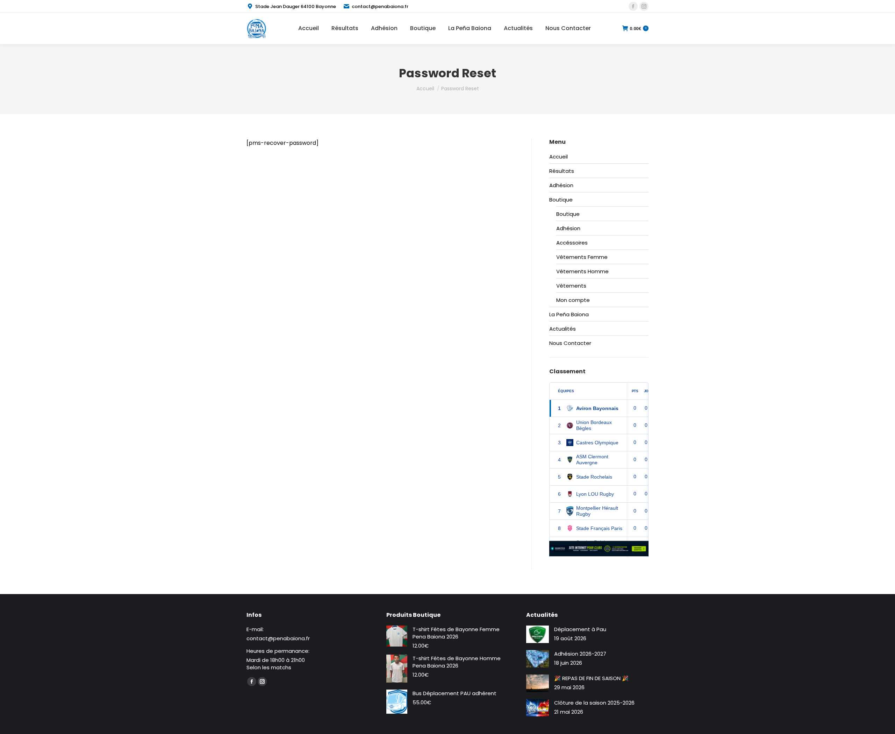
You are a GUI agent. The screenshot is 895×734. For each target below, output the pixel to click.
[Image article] (537, 634)
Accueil (558, 156)
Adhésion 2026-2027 (580, 653)
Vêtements (571, 285)
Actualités (562, 328)
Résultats (561, 171)
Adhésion (561, 185)
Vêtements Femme (582, 257)
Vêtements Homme (582, 271)
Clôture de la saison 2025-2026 (594, 702)
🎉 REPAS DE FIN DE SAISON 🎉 (591, 678)
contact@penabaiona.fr (380, 6)
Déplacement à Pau (580, 629)
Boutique (561, 199)
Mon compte (573, 300)
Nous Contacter (570, 343)
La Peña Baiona (569, 314)
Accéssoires (572, 242)
